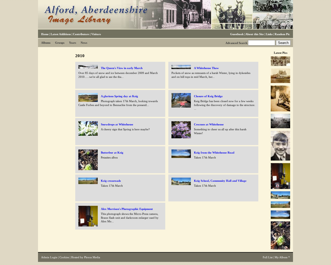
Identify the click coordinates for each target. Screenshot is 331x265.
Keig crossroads (111, 180)
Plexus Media (92, 257)
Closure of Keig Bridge (208, 96)
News (84, 42)
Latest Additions (61, 34)
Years (72, 42)
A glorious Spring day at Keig (119, 96)
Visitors (96, 34)
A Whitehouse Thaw (206, 68)
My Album (281, 257)
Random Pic (282, 34)
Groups (59, 42)
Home (45, 34)
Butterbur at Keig (112, 152)
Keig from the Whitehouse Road (214, 152)
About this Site (254, 34)
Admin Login (49, 257)
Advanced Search (236, 42)
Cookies (64, 257)
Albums (45, 42)
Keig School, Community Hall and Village (220, 180)
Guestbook (237, 34)
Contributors (81, 34)
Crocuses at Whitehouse (209, 124)
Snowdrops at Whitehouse (117, 124)
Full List (268, 257)
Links (269, 34)
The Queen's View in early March (121, 68)
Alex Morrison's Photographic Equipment (127, 208)
